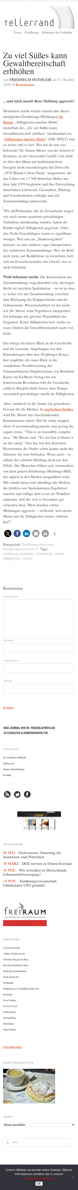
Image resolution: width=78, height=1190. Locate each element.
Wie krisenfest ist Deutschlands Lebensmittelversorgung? (35, 872)
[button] (7, 533)
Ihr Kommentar (11, 596)
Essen (18, 32)
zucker (27, 557)
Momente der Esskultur (57, 32)
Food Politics (9, 1000)
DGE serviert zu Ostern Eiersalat (47, 863)
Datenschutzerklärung (14, 769)
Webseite (8, 680)
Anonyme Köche (11, 947)
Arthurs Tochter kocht (14, 953)
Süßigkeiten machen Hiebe (25, 138)
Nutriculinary (9, 1012)
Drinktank (8, 982)
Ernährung (32, 32)
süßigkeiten (11, 557)
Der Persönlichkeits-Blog (15, 965)
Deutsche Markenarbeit (14, 971)
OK (39, 1183)
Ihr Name (8, 640)
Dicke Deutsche (11, 976)
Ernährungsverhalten (18, 548)
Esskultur (7, 994)
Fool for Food (10, 1006)
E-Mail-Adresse (11, 660)
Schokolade (44, 553)
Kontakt (7, 775)
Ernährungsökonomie (38, 544)
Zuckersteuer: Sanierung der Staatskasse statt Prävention (32, 854)
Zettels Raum (9, 1029)
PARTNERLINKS (12, 1047)
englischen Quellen (58, 409)
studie (59, 553)
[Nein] (73, 1177)
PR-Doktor (8, 1023)
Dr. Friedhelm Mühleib (14, 757)
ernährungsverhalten (18, 553)
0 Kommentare (24, 84)
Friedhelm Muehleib (30, 79)
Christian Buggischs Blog (15, 959)
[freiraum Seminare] (39, 913)
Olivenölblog (9, 1017)
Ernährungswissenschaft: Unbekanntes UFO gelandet (30, 883)
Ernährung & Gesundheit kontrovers (21, 988)
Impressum (8, 763)
